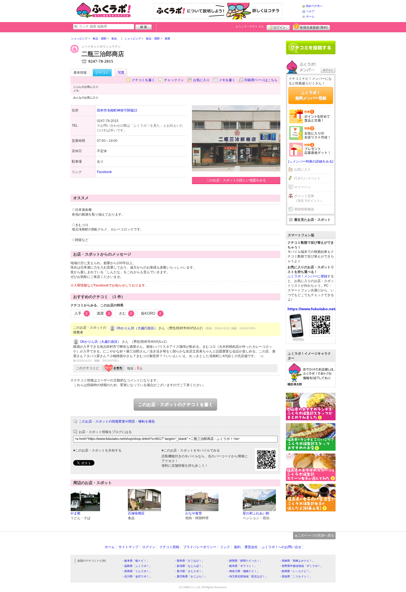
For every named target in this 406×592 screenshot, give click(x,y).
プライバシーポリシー (199, 547)
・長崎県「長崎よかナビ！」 (297, 560)
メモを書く (227, 80)
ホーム (310, 16)
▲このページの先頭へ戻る (314, 535)
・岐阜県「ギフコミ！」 (241, 565)
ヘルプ (310, 11)
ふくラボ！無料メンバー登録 (310, 95)
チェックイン (174, 80)
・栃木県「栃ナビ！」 (135, 560)
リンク (225, 547)
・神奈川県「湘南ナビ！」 (243, 571)
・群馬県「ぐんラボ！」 (137, 571)
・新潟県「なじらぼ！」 (189, 565)
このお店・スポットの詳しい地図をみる (236, 180)
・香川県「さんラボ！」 (189, 571)
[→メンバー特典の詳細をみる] (310, 161)
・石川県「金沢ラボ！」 (137, 576)
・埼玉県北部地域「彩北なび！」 (247, 576)
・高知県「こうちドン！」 (295, 576)
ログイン (278, 26)
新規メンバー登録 (311, 26)
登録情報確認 (304, 209)
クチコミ (102, 73)
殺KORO (151, 313)
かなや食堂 (193, 513)
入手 (81, 313)
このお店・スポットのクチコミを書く (175, 404)
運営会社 (251, 547)
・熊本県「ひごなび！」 (189, 560)
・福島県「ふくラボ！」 (137, 565)
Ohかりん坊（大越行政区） (137, 328)
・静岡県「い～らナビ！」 (295, 571)
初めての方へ (314, 5)
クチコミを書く (143, 80)
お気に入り (201, 80)
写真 (121, 73)
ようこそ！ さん (250, 26)
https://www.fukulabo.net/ (312, 309)
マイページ (302, 187)
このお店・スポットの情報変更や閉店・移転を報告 (117, 421)
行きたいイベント (307, 178)
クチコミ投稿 (169, 547)
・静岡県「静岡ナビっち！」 (244, 560)
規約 (237, 547)
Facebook (104, 172)
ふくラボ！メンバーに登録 (307, 276)
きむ (125, 313)
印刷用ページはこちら (261, 80)
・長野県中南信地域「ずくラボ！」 (301, 565)
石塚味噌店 (136, 513)
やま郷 (75, 513)
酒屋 (103, 313)
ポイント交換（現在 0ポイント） (308, 198)
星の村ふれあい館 (256, 513)
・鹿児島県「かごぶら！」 (190, 576)
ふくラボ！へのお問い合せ (281, 547)
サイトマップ (128, 547)
